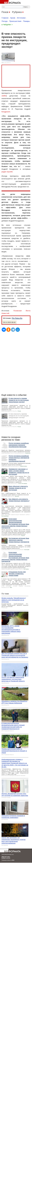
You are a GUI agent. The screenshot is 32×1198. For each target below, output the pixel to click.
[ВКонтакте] (4, 329)
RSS (13, 860)
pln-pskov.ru (8, 62)
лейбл (4, 96)
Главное (5, 18)
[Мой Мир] (18, 329)
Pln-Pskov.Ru (17, 318)
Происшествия (15, 21)
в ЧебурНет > (7, 25)
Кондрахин (6, 112)
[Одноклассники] (8, 329)
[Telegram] (13, 329)
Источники (21, 18)
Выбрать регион (6, 858)
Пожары (26, 21)
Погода (4, 21)
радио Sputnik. (7, 172)
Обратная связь (6, 856)
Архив (12, 18)
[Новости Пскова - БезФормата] (10, 2)
